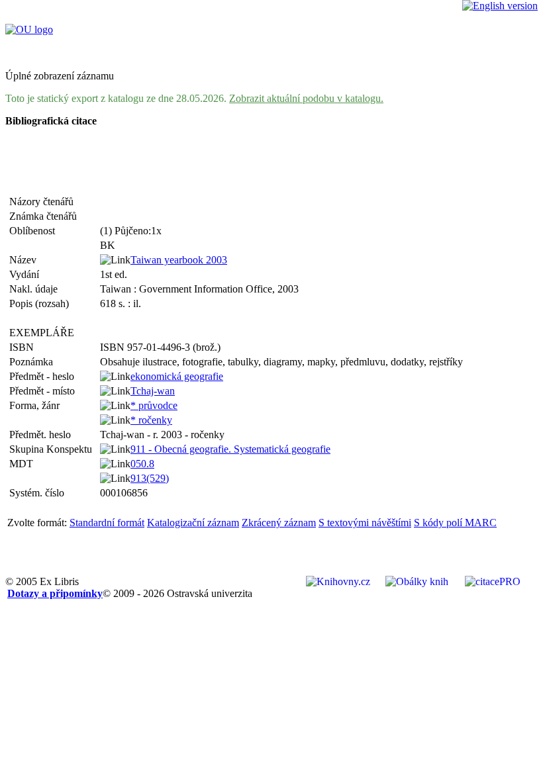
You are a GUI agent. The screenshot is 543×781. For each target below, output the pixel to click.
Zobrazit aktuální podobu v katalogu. (306, 98)
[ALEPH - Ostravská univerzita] (29, 29)
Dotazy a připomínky (55, 593)
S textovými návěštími (365, 522)
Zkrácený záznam (279, 522)
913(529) (149, 478)
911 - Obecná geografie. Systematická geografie (230, 449)
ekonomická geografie (176, 376)
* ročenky (151, 420)
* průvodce (153, 405)
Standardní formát (107, 522)
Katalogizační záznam (193, 522)
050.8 (142, 463)
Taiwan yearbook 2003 (178, 259)
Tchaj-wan (152, 390)
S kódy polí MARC (455, 522)
